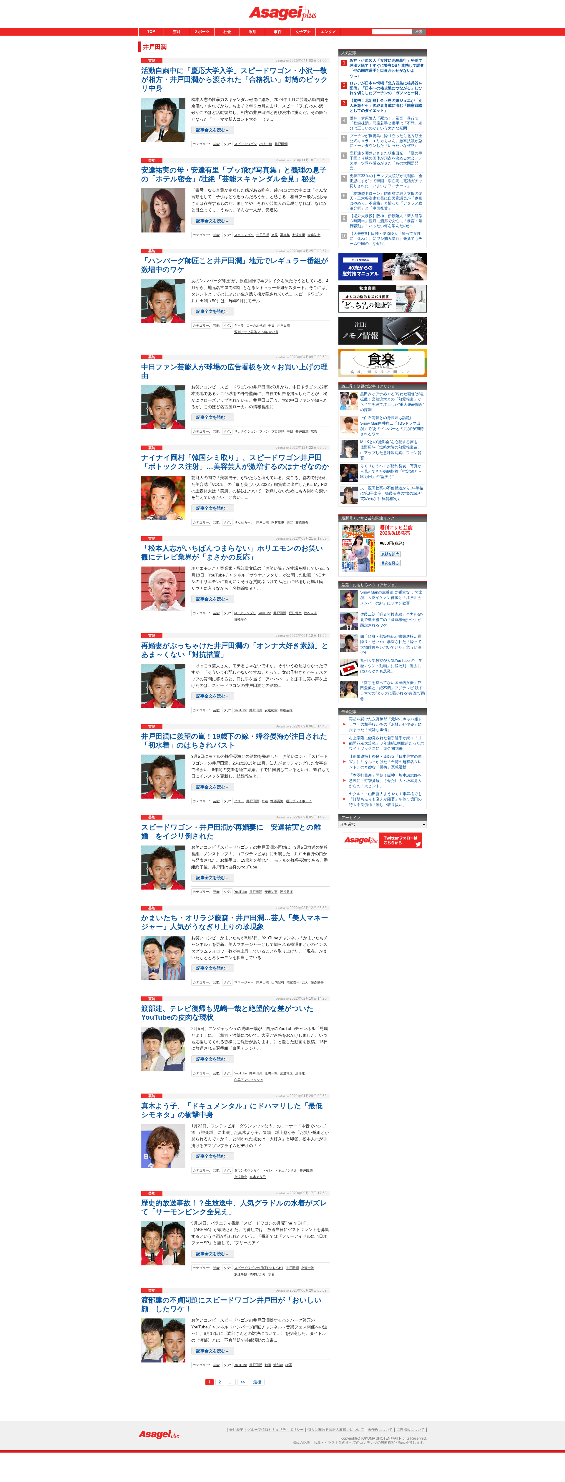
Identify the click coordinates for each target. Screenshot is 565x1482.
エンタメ (328, 31)
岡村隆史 (277, 522)
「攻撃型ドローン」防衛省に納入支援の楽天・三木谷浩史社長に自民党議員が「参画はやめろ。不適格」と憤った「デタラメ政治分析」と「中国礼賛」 (386, 201)
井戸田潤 (281, 144)
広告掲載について (410, 1430)
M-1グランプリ (245, 613)
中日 (271, 325)
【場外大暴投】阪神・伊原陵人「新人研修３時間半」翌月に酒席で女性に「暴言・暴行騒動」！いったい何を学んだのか (386, 221)
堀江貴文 (295, 613)
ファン (264, 431)
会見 (274, 235)
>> (242, 1382)
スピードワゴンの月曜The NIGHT (258, 1268)
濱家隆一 (293, 982)
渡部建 (300, 1073)
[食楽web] (382, 375)
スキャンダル (244, 235)
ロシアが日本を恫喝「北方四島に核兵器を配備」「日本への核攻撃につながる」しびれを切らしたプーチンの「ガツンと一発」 (386, 88)
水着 (265, 801)
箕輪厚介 (240, 619)
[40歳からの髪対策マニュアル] (382, 279)
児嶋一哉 (271, 1073)
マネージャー (244, 982)
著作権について (380, 1430)
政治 (252, 31)
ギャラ (239, 325)
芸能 (176, 31)
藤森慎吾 (301, 522)
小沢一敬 (265, 144)
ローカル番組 (256, 325)
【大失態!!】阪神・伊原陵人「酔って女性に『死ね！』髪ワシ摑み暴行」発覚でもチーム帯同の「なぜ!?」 (386, 238)
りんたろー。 (244, 522)
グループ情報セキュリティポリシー (275, 1430)
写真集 (285, 235)
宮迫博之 (286, 1073)
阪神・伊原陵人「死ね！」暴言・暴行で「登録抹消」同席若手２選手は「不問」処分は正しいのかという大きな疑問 (386, 123)
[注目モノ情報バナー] (382, 343)
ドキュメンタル (286, 1170)
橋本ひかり (258, 1274)
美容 (290, 522)
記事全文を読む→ (212, 129)
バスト (239, 801)
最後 (257, 1382)
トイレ (267, 1170)
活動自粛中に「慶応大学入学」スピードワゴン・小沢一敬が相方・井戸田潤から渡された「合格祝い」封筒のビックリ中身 (234, 79)
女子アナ (303, 31)
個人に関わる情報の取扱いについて (336, 1430)
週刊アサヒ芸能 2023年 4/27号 (256, 332)
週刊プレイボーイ (299, 801)
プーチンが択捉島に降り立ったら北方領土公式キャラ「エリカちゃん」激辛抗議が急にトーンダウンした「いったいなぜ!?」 (386, 141)
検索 (419, 32)
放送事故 (240, 1274)
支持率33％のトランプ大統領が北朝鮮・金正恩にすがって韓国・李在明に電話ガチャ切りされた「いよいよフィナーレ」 (386, 181)
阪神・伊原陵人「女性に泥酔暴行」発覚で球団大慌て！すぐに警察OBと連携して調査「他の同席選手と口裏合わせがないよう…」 (387, 68)
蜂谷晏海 (286, 710)
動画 (268, 1365)
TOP (151, 31)
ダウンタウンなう (247, 1170)
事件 (278, 31)
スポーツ (202, 31)
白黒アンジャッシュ (248, 1079)
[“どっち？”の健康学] (382, 311)
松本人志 (310, 613)
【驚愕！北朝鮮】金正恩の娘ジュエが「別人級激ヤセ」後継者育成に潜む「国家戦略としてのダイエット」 (386, 105)
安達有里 (298, 235)
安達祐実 (314, 235)
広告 (314, 431)
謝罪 (288, 1365)
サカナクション (245, 431)
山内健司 (277, 982)
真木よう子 (258, 1177)
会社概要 (236, 1430)
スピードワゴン (245, 144)
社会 (227, 31)
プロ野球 (277, 431)
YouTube (264, 613)
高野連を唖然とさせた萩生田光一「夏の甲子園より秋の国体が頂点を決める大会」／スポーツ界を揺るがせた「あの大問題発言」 (386, 160)
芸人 (305, 982)
